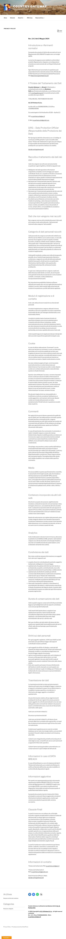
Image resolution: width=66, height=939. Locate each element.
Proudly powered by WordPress (20, 926)
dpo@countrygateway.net (36, 149)
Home (5, 17)
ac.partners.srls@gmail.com (41, 120)
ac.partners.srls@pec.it (38, 116)
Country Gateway (30, 6)
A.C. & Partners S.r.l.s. (46, 911)
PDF (60, 31)
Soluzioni (12, 17)
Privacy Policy (7, 926)
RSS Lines (29, 17)
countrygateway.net (37, 93)
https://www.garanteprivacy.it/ (40, 75)
